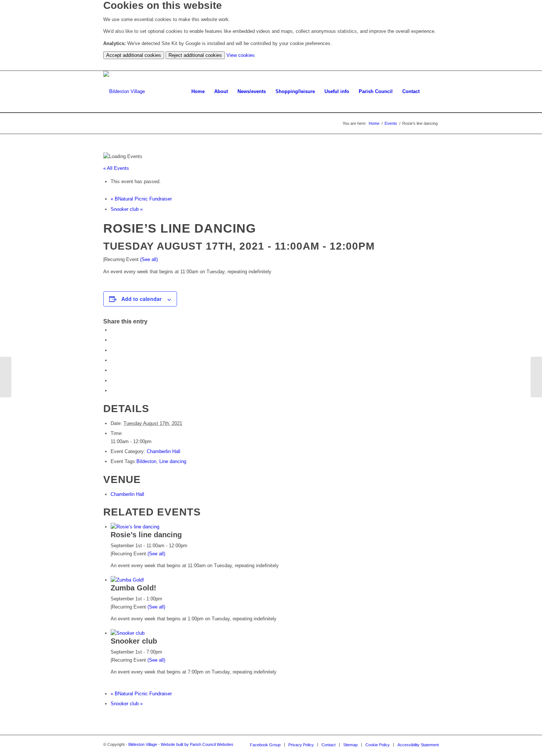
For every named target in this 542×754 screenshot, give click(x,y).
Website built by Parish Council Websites (197, 744)
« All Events (116, 168)
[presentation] (135, 526)
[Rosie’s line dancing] (5, 377)
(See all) (149, 259)
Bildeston (146, 461)
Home (374, 123)
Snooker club (127, 209)
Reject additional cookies (195, 55)
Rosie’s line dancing (146, 535)
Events (391, 123)
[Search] (431, 91)
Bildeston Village (142, 744)
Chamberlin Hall (163, 451)
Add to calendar (141, 298)
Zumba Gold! (133, 588)
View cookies (240, 55)
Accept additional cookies (133, 55)
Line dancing (172, 461)
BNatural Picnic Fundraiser (141, 199)
